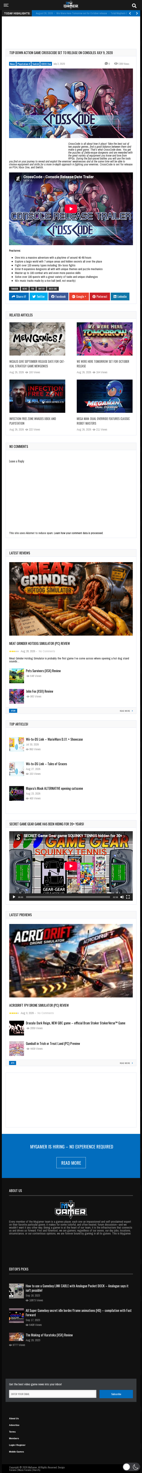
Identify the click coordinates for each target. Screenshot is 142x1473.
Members (14, 1438)
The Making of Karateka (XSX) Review (49, 1335)
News (12, 64)
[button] (131, 1467)
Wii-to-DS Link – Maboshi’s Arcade (47, 788)
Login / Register (17, 1445)
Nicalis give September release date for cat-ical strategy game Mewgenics (37, 363)
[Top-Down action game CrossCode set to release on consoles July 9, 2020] (71, 103)
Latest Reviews (19, 553)
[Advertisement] (73, 28)
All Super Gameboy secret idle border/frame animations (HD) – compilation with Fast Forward (79, 1312)
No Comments (47, 651)
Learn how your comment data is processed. (78, 533)
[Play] (14, 897)
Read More (71, 1162)
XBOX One (46, 64)
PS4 (32, 288)
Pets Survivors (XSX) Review (43, 670)
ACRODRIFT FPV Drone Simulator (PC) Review (39, 1005)
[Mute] (122, 897)
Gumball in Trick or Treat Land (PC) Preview (53, 1043)
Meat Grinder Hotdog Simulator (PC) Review (39, 643)
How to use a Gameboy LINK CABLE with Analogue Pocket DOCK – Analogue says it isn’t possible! (77, 1288)
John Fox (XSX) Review (39, 691)
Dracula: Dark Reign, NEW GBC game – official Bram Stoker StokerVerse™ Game (75, 1023)
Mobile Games (16, 1451)
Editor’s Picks (18, 1269)
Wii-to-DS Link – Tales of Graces (46, 739)
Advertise (14, 1425)
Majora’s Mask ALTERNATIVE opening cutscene (54, 763)
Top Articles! (18, 724)
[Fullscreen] (128, 897)
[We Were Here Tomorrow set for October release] (105, 339)
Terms (12, 1432)
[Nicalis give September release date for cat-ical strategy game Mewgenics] (37, 339)
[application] (71, 866)
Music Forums (24, 1470)
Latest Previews (20, 914)
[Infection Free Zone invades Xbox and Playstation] (37, 396)
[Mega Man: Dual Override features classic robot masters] (105, 396)
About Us (14, 1418)
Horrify (36, 1470)
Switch (35, 64)
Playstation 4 (23, 64)
